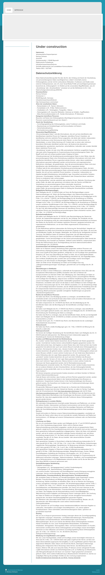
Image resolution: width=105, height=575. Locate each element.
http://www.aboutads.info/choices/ (68, 391)
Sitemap (20, 570)
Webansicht (96, 572)
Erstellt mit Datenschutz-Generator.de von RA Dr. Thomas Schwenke (58, 558)
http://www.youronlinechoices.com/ (47, 393)
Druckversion (12, 570)
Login (98, 570)
